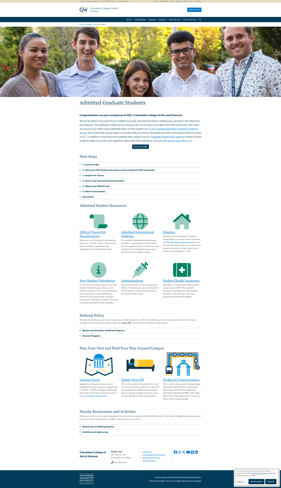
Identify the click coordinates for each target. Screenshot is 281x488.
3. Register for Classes (93, 175)
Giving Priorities (149, 461)
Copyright (178, 481)
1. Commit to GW (90, 165)
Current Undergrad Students (89, 1)
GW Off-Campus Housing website (180, 242)
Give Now (197, 1)
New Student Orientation (97, 280)
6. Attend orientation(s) (93, 192)
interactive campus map (96, 396)
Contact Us (147, 452)
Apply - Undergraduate (161, 1)
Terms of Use (170, 481)
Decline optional (256, 481)
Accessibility (161, 481)
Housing (169, 232)
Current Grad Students (107, 1)
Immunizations (132, 280)
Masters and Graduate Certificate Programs (103, 331)
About (128, 19)
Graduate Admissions (151, 458)
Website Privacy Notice (193, 477)
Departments (188, 1)
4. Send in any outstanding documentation (103, 181)
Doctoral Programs (91, 336)
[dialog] (257, 477)
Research (162, 19)
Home (82, 24)
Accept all (270, 481)
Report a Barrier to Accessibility (191, 481)
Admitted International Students (137, 234)
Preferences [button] (240, 481)
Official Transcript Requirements (93, 234)
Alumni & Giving (189, 19)
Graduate (152, 19)
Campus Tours (90, 380)
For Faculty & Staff (123, 1)
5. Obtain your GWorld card (95, 186)
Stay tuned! (88, 197)
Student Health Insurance (181, 280)
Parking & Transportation (181, 380)
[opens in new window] (176, 454)
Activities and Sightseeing (95, 432)
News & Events (174, 19)
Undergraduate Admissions (153, 455)
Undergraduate (140, 19)
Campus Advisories (161, 477)
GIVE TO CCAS (194, 10)
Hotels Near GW (132, 380)
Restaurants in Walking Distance (98, 427)
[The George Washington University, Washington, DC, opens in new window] (87, 479)
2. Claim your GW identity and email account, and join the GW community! (118, 170)
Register (83, 384)
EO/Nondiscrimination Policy (177, 477)
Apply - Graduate (176, 1)
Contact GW (153, 481)
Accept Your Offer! (140, 147)
